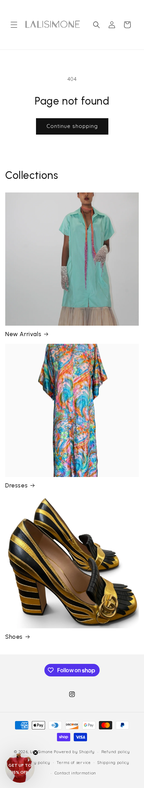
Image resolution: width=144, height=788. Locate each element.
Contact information (75, 773)
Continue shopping (72, 126)
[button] (14, 24)
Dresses (16, 485)
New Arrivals (23, 334)
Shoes (14, 636)
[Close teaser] (35, 752)
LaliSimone (41, 751)
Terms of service (74, 762)
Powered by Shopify (74, 751)
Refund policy (115, 751)
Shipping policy (113, 762)
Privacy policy (35, 762)
